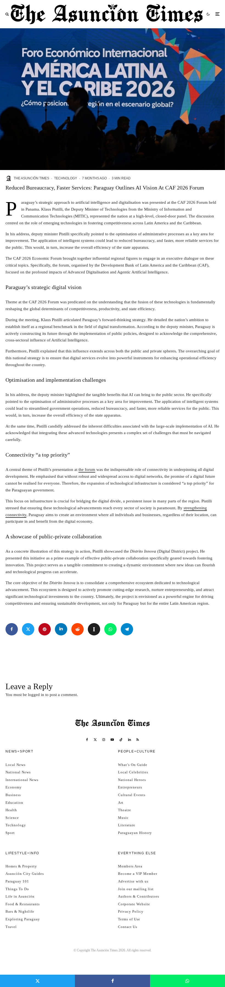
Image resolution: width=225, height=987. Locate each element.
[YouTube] (112, 739)
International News (21, 780)
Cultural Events (131, 795)
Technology (65, 178)
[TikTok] (121, 739)
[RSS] (138, 739)
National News (18, 772)
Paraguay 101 (17, 881)
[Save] (94, 629)
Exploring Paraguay (22, 919)
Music (123, 818)
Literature (126, 825)
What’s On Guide (132, 765)
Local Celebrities (133, 772)
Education (14, 803)
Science (12, 818)
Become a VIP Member (137, 874)
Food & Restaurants (22, 904)
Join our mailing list (136, 889)
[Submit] (77, 629)
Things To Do (17, 889)
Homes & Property (21, 866)
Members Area (130, 866)
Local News (15, 765)
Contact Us (127, 927)
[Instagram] (104, 739)
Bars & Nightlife (19, 911)
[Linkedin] (129, 739)
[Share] (11, 629)
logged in (36, 694)
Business (13, 795)
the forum (86, 469)
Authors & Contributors (138, 896)
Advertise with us (133, 881)
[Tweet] (28, 629)
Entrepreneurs (130, 787)
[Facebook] (87, 739)
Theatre (124, 810)
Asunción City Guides (24, 874)
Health (11, 810)
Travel (11, 927)
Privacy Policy (131, 911)
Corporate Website (134, 904)
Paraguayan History (135, 833)
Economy (13, 787)
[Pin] (44, 629)
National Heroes (132, 780)
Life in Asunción (20, 896)
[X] (95, 739)
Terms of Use (129, 919)
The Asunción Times (31, 178)
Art (120, 803)
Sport (10, 833)
